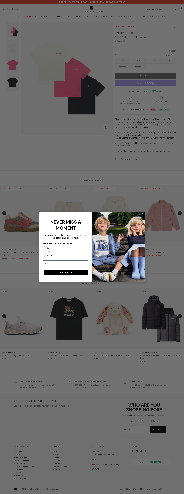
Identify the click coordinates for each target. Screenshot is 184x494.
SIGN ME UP (66, 272)
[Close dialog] (141, 215)
